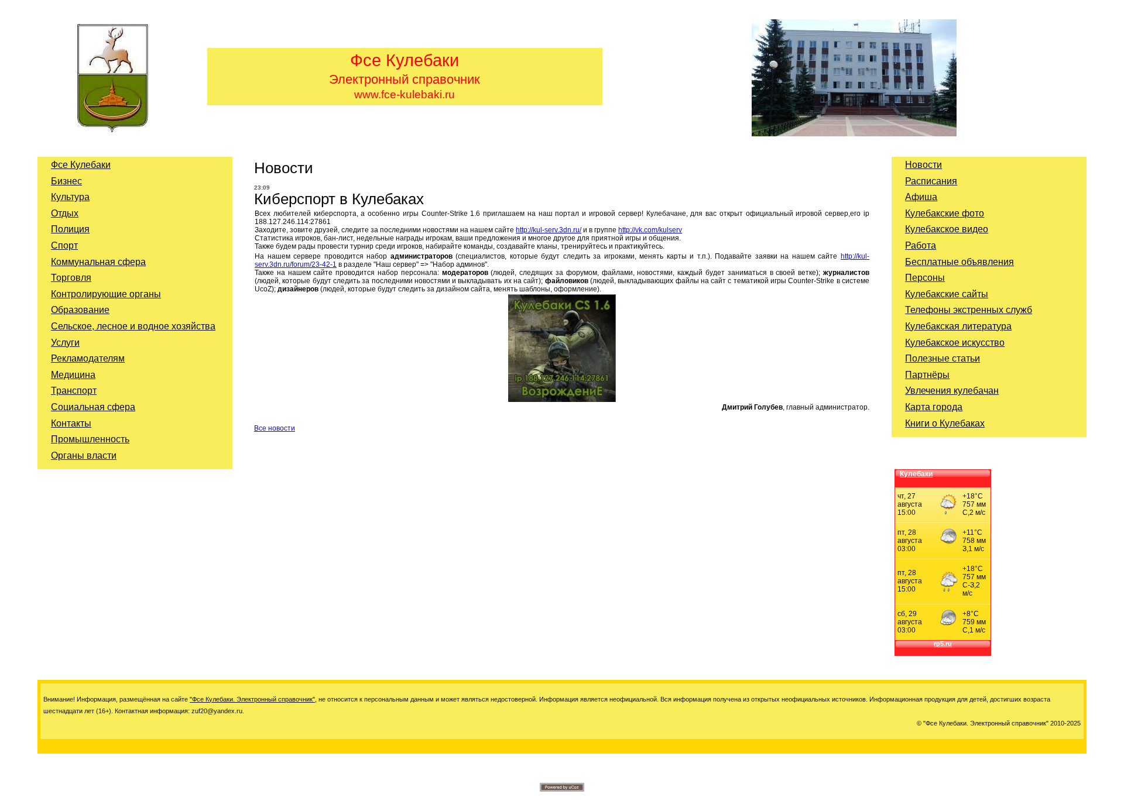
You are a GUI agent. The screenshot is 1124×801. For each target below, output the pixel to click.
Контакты (71, 423)
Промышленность (90, 439)
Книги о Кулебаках (945, 423)
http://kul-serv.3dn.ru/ (548, 230)
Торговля (71, 278)
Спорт (64, 245)
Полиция (70, 229)
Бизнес (66, 181)
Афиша (921, 197)
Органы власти (83, 455)
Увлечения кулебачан (952, 391)
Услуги (65, 343)
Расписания (931, 181)
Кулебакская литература (958, 326)
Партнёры (927, 375)
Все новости (274, 428)
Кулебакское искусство (955, 343)
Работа (920, 245)
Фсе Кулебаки (81, 165)
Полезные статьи (942, 358)
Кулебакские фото (944, 213)
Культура (70, 197)
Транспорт (74, 391)
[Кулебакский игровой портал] (562, 400)
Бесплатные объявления (959, 262)
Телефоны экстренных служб (968, 310)
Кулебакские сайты (946, 294)
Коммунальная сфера (98, 262)
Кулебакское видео (946, 229)
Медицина (73, 375)
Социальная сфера (93, 407)
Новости (923, 165)
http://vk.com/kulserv (650, 230)
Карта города (933, 407)
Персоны (925, 278)
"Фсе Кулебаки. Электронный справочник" (252, 699)
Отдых (64, 213)
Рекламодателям (88, 358)
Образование (80, 310)
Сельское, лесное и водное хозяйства (133, 326)
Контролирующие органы (106, 294)
